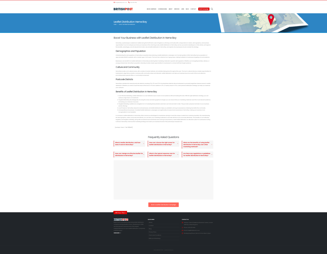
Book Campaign (151, 9)
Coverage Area (162, 9)
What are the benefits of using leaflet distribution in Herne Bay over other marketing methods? (196, 145)
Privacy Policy (152, 232)
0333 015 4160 (133, 2)
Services (176, 9)
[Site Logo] (123, 9)
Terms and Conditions (155, 235)
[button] (212, 9)
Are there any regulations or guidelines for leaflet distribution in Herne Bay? (196, 154)
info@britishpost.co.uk (121, 2)
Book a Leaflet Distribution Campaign (163, 205)
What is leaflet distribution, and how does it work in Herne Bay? (127, 143)
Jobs (182, 9)
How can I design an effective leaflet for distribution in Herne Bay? (129, 154)
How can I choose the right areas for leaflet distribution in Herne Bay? (162, 143)
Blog (187, 9)
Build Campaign (204, 9)
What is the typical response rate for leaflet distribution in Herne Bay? (162, 154)
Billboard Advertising (154, 238)
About (170, 9)
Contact (193, 9)
